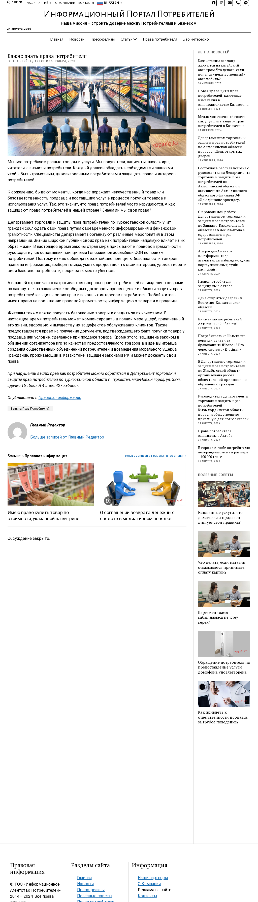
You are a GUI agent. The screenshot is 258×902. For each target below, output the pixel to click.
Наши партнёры (39, 3)
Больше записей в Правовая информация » (155, 455)
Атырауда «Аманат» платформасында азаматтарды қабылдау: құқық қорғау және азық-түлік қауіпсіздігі (224, 260)
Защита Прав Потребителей (30, 408)
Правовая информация (60, 397)
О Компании (65, 3)
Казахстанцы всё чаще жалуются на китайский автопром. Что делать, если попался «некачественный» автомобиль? (221, 69)
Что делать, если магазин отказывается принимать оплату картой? (221, 567)
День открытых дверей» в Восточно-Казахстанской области (220, 302)
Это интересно (196, 39)
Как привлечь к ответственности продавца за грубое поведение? (223, 717)
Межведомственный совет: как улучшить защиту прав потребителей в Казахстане (221, 121)
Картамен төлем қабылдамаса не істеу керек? (218, 617)
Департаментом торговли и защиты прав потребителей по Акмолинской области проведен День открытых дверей (222, 147)
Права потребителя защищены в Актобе (215, 283)
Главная (56, 39)
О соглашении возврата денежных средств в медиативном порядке (137, 515)
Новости (76, 39)
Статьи (127, 39)
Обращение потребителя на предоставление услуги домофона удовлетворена (224, 667)
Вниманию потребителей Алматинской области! (220, 321)
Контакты (86, 3)
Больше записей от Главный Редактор (67, 437)
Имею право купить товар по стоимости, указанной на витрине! (44, 515)
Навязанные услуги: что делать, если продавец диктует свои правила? (220, 517)
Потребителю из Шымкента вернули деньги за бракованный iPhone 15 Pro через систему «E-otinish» (221, 342)
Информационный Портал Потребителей (129, 14)
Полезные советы (94, 895)
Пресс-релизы (102, 39)
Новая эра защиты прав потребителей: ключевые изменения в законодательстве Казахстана (223, 98)
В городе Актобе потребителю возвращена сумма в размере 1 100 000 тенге (224, 452)
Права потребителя (160, 39)
